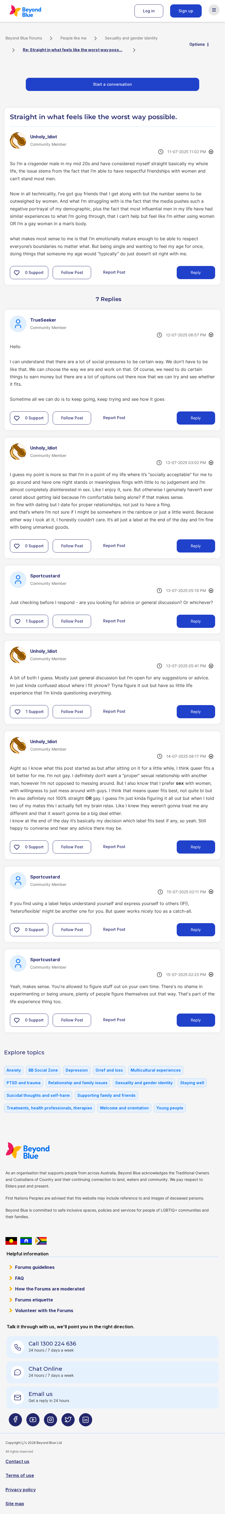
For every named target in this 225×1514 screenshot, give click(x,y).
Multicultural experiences (156, 1070)
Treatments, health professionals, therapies (49, 1108)
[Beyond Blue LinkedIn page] (85, 1421)
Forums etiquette (34, 1300)
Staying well (192, 1082)
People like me (73, 38)
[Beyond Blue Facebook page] (15, 1421)
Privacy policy (20, 1489)
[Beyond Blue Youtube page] (33, 1421)
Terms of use (19, 1475)
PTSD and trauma (24, 1082)
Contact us (17, 1461)
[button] (17, 272)
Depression (77, 1070)
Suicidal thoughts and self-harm (38, 1095)
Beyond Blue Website (38, 1150)
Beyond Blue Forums (32, 11)
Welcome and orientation (124, 1108)
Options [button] (197, 44)
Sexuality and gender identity (131, 38)
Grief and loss (109, 1070)
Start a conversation (112, 84)
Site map (14, 1503)
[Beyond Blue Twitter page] (68, 1421)
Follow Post (72, 272)
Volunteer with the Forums (44, 1310)
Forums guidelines (35, 1267)
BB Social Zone (43, 1070)
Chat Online (45, 1369)
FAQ (19, 1278)
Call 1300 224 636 (52, 1343)
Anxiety (14, 1070)
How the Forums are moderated (50, 1289)
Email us (41, 1394)
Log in (149, 10)
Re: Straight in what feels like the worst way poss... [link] (72, 49)
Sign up (186, 10)
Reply (196, 272)
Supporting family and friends (106, 1095)
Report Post (114, 272)
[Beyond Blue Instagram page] (50, 1421)
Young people (169, 1108)
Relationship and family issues (78, 1082)
